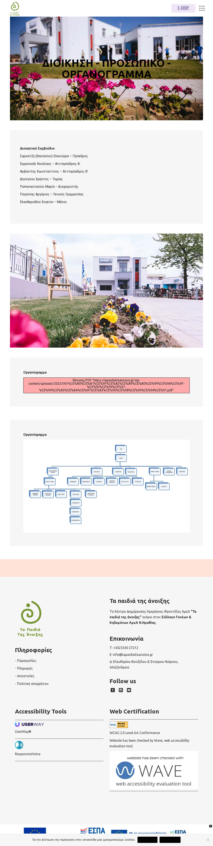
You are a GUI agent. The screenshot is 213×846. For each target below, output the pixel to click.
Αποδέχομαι (148, 839)
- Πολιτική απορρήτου (31, 683)
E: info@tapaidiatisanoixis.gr (131, 654)
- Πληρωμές (24, 668)
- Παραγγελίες (25, 660)
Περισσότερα (170, 839)
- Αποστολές (24, 676)
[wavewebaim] (201, 8)
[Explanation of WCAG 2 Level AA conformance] (154, 725)
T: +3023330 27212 (124, 648)
